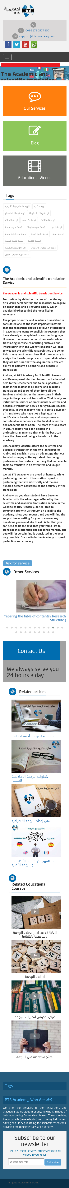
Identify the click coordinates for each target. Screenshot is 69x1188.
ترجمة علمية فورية (39, 233)
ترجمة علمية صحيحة (14, 240)
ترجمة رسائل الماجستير (14, 213)
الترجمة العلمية (34, 240)
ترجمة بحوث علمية (13, 227)
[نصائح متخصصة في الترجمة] (36, 1036)
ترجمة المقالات (47, 220)
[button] (31, 650)
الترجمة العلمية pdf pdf (15, 247)
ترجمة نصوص (56, 227)
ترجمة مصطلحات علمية (15, 233)
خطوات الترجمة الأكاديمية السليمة (30, 778)
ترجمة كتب (39, 206)
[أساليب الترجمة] (36, 956)
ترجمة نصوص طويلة (36, 227)
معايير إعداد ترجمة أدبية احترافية (34, 736)
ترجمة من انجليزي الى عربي (43, 247)
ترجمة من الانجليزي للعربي (17, 254)
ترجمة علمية (58, 233)
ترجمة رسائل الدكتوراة (39, 213)
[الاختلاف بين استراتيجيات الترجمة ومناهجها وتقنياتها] (36, 912)
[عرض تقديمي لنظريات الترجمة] (36, 996)
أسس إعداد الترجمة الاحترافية (32, 820)
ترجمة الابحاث (11, 220)
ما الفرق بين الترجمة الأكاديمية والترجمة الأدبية (32, 863)
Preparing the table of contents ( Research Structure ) (35, 618)
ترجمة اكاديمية (29, 220)
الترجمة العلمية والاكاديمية (17, 206)
